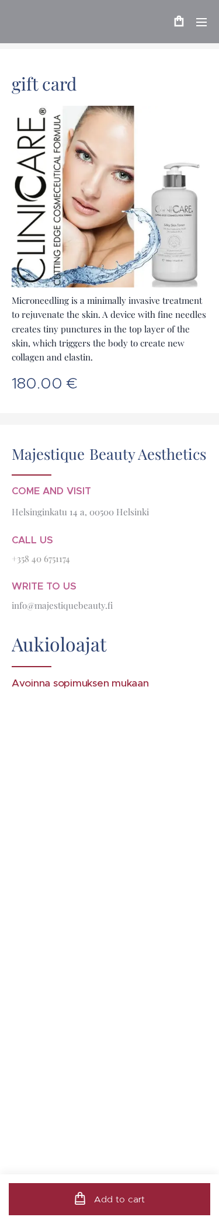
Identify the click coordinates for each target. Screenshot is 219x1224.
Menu (201, 21)
